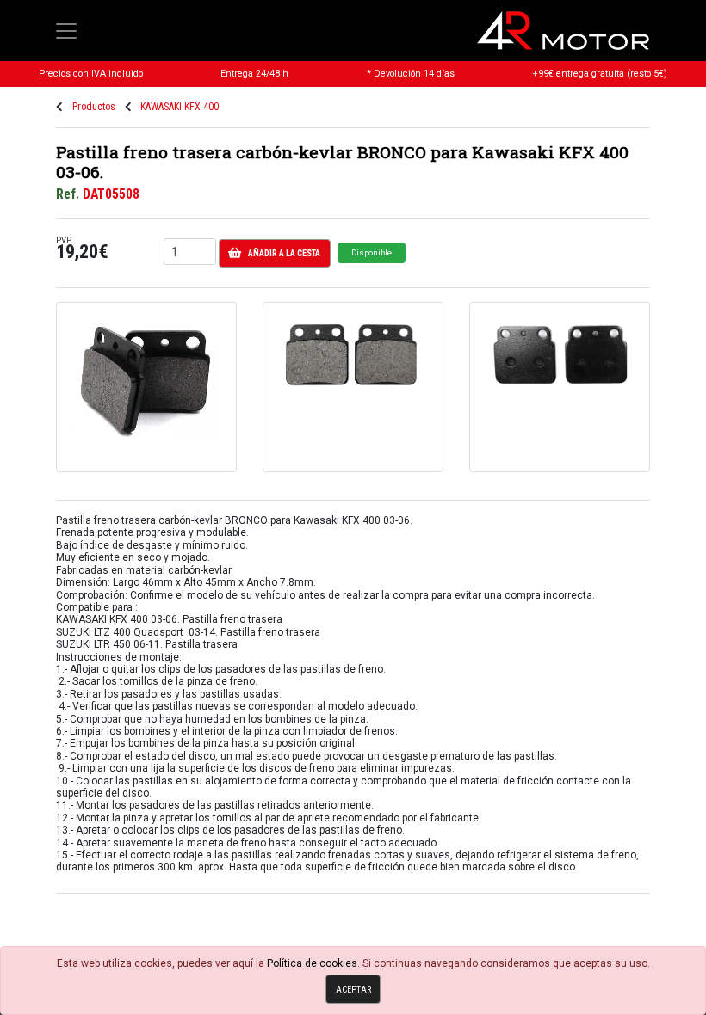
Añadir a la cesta (284, 253)
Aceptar (353, 989)
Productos (93, 107)
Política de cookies (312, 963)
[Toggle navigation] (66, 31)
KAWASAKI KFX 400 (179, 107)
